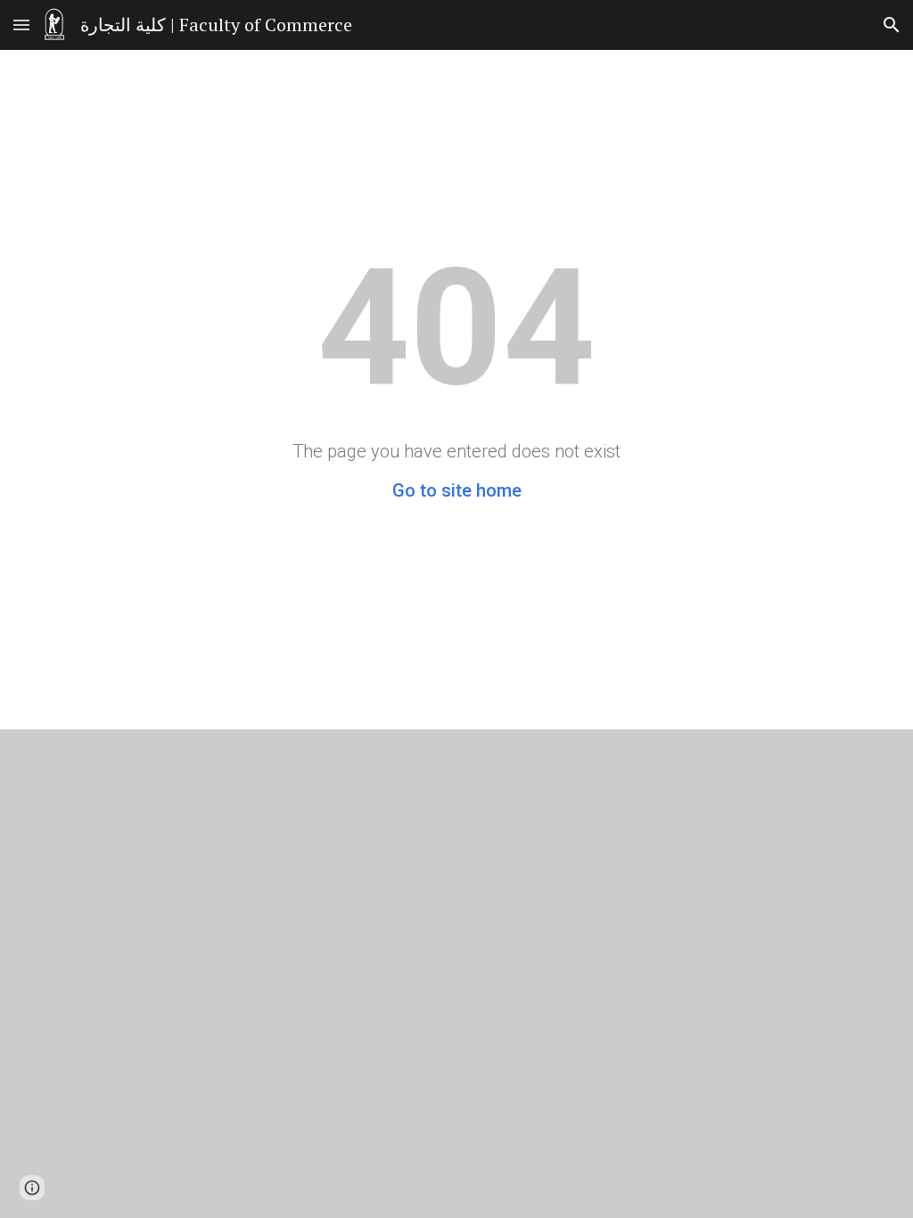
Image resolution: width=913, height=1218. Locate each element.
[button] (21, 24)
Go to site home (457, 490)
